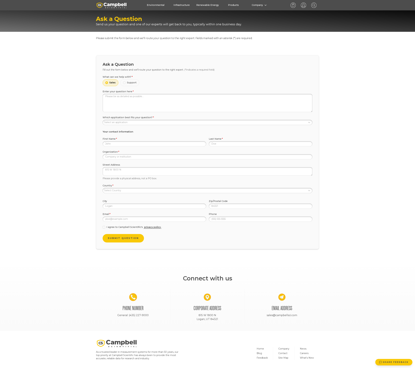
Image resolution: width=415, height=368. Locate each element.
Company (283, 348)
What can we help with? (117, 76)
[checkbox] (104, 227)
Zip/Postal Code (218, 201)
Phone (213, 214)
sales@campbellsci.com (282, 315)
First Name (109, 138)
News (303, 348)
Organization (110, 151)
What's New (307, 357)
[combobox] (207, 122)
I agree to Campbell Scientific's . (134, 227)
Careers (304, 353)
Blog (259, 353)
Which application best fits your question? (128, 117)
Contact (282, 353)
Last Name (215, 138)
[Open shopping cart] (293, 5)
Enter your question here (117, 91)
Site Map (283, 357)
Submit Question (123, 238)
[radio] (106, 82)
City (105, 201)
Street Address (111, 164)
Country (107, 185)
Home (260, 348)
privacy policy (152, 227)
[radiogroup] (207, 82)
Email (106, 214)
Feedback (262, 357)
